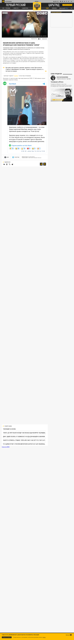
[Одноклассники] (41, 13)
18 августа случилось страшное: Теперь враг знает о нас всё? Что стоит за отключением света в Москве (24, 440)
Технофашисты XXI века (9, 429)
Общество (5, 12)
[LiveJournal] (43, 13)
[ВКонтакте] (38, 13)
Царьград (53, 5)
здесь (44, 637)
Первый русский (16, 5)
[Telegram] (46, 13)
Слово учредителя (56, 74)
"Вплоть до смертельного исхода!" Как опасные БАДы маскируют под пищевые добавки (24, 433)
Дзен (8, 157)
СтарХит (16, 75)
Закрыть (68, 634)
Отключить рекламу (67, 4)
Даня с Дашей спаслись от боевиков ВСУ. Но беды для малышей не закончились (24, 436)
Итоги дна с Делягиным (56, 12)
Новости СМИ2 (5, 447)
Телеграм (16, 157)
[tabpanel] (61, 95)
